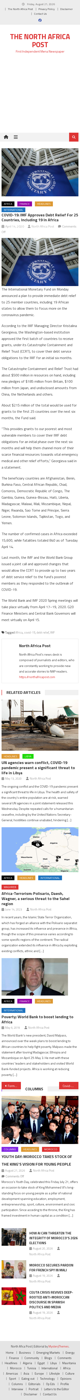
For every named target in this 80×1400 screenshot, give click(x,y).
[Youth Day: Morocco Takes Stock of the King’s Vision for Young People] (40, 1120)
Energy (70, 1352)
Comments (65, 1358)
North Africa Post (43, 226)
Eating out (28, 1378)
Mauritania (69, 1363)
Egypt (41, 1363)
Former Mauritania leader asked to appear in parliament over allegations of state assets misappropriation (14, 1085)
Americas (12, 1373)
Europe (39, 1373)
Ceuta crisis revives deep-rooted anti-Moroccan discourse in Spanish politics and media (51, 1300)
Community (31, 1358)
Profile (64, 1384)
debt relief (42, 632)
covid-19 (29, 632)
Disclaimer (66, 9)
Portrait (33, 1389)
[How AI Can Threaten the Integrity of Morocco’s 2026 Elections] (14, 1237)
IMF (52, 632)
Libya (28, 756)
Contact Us (40, 14)
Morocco (50, 1149)
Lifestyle (54, 1373)
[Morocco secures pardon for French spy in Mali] (14, 1269)
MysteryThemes (58, 1346)
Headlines (44, 204)
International (13, 210)
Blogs (48, 1358)
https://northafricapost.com (37, 677)
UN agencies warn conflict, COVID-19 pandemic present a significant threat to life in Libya (38, 768)
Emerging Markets (48, 1352)
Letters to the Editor (56, 1389)
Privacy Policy (46, 9)
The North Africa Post (20, 9)
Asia (26, 1373)
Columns (34, 1089)
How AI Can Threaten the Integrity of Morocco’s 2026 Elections (53, 1238)
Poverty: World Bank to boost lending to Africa (37, 1019)
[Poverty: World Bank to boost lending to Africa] (40, 977)
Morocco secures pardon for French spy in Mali (51, 1268)
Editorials (34, 1384)
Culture (69, 1373)
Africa (8, 204)
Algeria (27, 1363)
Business (25, 1352)
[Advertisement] (40, 95)
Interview (17, 1389)
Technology (47, 1378)
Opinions (66, 1378)
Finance (25, 204)
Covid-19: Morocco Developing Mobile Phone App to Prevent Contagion (70, 1085)
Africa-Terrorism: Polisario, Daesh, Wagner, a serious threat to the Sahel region (36, 898)
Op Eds (50, 1384)
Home (10, 1352)
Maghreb (10, 887)
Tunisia (31, 1368)
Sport (12, 1378)
